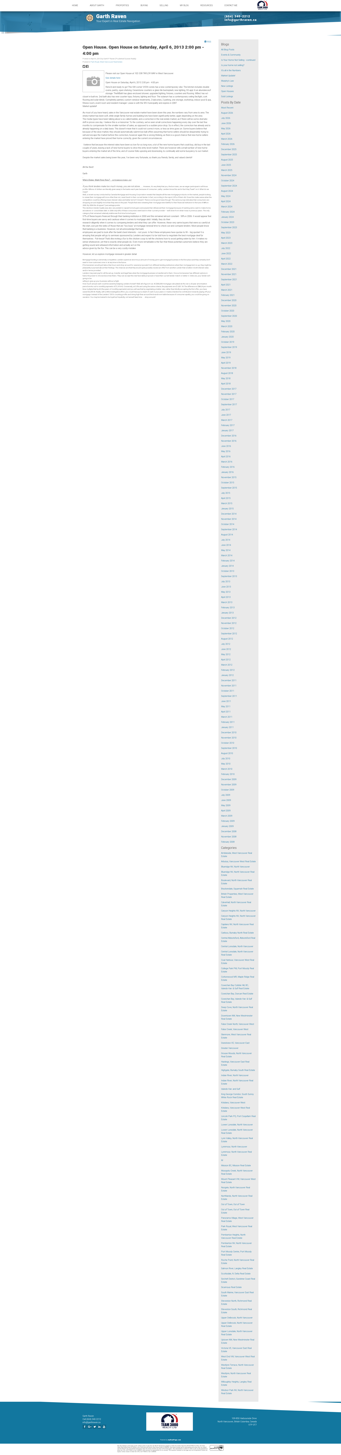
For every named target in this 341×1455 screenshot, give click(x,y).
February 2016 (228, 467)
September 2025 (229, 154)
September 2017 (229, 404)
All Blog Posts (227, 49)
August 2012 (227, 638)
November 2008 (228, 836)
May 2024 (225, 196)
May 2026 (225, 128)
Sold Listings (227, 96)
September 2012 (229, 633)
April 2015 (226, 498)
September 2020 (229, 316)
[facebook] (85, 1427)
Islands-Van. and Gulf (230, 1089)
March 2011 (226, 717)
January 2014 (227, 566)
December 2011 (228, 680)
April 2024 (226, 201)
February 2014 (228, 560)
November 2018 (228, 368)
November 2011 (228, 685)
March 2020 (226, 326)
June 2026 (226, 123)
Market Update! (228, 75)
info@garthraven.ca (241, 20)
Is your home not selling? (232, 65)
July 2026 (225, 118)
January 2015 (227, 508)
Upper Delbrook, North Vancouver (237, 1317)
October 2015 (227, 482)
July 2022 (225, 248)
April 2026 (226, 133)
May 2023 (225, 232)
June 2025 (226, 165)
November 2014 (228, 519)
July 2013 (225, 581)
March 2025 (226, 170)
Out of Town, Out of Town (233, 1204)
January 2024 (227, 217)
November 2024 (228, 175)
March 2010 (226, 769)
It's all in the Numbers (231, 70)
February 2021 (228, 295)
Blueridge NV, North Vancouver (235, 866)
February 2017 (228, 425)
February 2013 (228, 607)
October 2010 (227, 743)
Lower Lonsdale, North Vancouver (237, 1124)
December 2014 (228, 513)
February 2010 (228, 774)
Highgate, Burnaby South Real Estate (238, 1070)
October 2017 (227, 399)
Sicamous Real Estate (231, 1287)
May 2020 (225, 321)
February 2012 (228, 670)
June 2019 (226, 352)
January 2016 (227, 472)
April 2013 (226, 597)
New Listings (227, 86)
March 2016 (226, 461)
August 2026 (227, 113)
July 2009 (225, 795)
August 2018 (227, 373)
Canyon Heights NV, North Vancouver (238, 910)
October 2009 (227, 789)
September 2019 (229, 347)
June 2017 (226, 415)
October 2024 (227, 180)
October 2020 (227, 310)
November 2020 (228, 305)
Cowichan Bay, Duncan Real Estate (237, 993)
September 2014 (229, 529)
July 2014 (225, 540)
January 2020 (227, 336)
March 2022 (226, 264)
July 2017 (225, 409)
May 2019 (225, 357)
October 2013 (227, 571)
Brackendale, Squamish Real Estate (237, 888)
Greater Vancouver (229, 1048)
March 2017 (226, 420)
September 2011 (229, 696)
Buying (144, 5)
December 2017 (228, 389)
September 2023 (229, 227)
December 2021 (228, 269)
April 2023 (226, 238)
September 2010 (229, 748)
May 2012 (225, 654)
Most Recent (227, 107)
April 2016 (226, 456)
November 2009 (228, 784)
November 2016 (228, 441)
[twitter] (95, 1427)
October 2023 (227, 222)
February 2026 (228, 144)
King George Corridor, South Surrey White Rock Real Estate (237, 1096)
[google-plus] (90, 1427)
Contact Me (230, 5)
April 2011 (226, 711)
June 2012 (226, 649)
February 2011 (228, 722)
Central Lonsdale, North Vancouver (237, 946)
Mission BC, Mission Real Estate (236, 1165)
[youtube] (104, 1427)
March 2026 (226, 139)
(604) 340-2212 (237, 16)
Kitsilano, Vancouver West (233, 1102)
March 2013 (226, 602)
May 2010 (225, 763)
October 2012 (227, 628)
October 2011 (227, 691)
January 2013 (227, 612)
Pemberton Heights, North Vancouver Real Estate (233, 1236)
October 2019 (227, 342)
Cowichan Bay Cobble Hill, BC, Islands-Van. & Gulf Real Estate (235, 987)
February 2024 (228, 211)
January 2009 (227, 826)
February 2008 (228, 842)
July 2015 (225, 493)
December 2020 (228, 300)
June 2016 (226, 446)
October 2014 (227, 524)
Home (75, 5)
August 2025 (227, 159)
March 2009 (226, 815)
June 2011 (226, 701)
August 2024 (227, 191)
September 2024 (229, 185)
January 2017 (227, 430)
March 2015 (226, 503)
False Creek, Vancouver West (234, 1029)
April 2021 (226, 284)
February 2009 (228, 821)
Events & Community (231, 54)
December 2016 (228, 435)
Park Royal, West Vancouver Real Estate (106, 62)
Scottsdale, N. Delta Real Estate (236, 1273)
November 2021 (228, 274)
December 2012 (228, 618)
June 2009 (226, 800)
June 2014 (226, 545)
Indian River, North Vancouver (235, 1075)
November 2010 (228, 737)
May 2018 (225, 378)
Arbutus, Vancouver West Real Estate (238, 861)
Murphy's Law (227, 81)
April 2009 (226, 810)
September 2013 (229, 576)
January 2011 (227, 727)
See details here (112, 78)
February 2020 (228, 331)
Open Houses (227, 91)
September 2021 (229, 279)
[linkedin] (99, 1427)
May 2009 (225, 805)
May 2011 (225, 706)
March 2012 (226, 664)
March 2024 (226, 206)
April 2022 (226, 258)
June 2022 (226, 253)
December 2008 (228, 831)
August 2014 (227, 534)
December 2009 (228, 779)
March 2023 (226, 243)
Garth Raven (111, 16)
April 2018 (226, 383)
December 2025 (228, 149)
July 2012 (225, 644)
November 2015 (228, 477)
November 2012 (228, 623)
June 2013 (226, 586)
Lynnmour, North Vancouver (234, 1146)
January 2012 (227, 675)
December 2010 (228, 732)
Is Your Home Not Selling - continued (238, 60)
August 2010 (227, 753)
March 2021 (226, 290)
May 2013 (225, 592)
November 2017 (228, 394)
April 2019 (226, 362)
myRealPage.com (174, 1440)
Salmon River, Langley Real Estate (237, 1268)
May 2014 (225, 550)
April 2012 (226, 659)
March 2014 (226, 555)
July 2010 (225, 758)
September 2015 (229, 487)
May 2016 (225, 451)
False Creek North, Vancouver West (237, 1024)
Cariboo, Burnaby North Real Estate (237, 932)
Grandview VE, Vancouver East (235, 1043)
